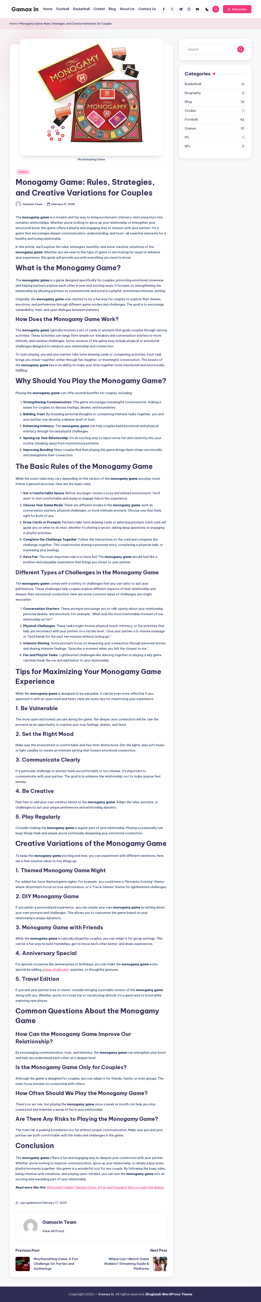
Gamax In (25, 9)
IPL (187, 137)
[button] (237, 9)
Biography (193, 93)
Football (191, 119)
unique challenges (55, 969)
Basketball (193, 84)
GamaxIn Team (59, 1222)
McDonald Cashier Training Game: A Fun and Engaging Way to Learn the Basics (105, 1187)
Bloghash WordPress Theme (169, 1294)
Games (23, 172)
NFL (188, 146)
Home (13, 23)
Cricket (190, 111)
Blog (188, 102)
